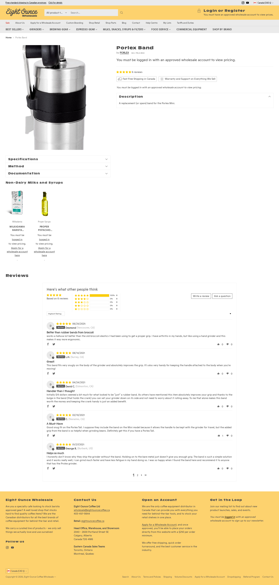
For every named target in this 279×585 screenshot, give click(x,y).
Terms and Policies (152, 576)
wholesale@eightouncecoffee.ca (92, 510)
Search (125, 576)
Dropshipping (234, 576)
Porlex (124, 52)
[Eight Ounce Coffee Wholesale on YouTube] (247, 3)
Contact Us (267, 576)
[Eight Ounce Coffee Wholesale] (22, 12)
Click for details (55, 2)
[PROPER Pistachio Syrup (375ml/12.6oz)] (44, 202)
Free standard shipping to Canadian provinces (25, 2)
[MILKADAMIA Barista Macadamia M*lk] (17, 202)
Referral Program (251, 576)
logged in (230, 516)
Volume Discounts (183, 576)
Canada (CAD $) (264, 2)
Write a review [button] (201, 296)
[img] (64, 323)
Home (8, 37)
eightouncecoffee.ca (92, 520)
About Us (136, 576)
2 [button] (137, 475)
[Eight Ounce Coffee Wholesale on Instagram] (243, 3)
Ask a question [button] (222, 296)
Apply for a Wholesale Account (159, 524)
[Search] (121, 12)
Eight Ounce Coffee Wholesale (39, 576)
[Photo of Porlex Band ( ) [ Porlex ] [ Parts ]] (58, 97)
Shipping (167, 576)
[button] (124, 72)
